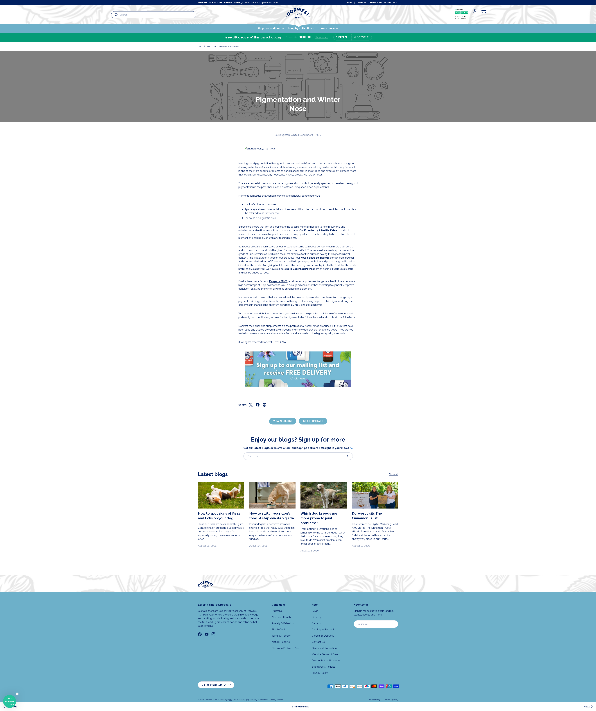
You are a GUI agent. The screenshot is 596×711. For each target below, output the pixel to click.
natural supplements (261, 2)
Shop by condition (268, 28)
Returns (316, 623)
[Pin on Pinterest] (264, 404)
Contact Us (318, 641)
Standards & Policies (323, 666)
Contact (361, 2)
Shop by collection (300, 28)
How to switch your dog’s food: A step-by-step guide (271, 515)
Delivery (316, 617)
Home (200, 46)
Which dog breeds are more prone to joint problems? (318, 518)
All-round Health (281, 617)
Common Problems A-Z (285, 648)
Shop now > (321, 37)
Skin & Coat (278, 629)
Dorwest (208, 700)
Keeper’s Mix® (278, 281)
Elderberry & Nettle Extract (321, 230)
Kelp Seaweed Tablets (315, 257)
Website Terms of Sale (325, 654)
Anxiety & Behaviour (283, 623)
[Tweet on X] (250, 404)
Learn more (327, 28)
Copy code (363, 37)
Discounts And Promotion (326, 660)
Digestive (277, 610)
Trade (348, 2)
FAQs (315, 610)
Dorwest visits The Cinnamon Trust (367, 515)
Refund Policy (374, 700)
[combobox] (153, 14)
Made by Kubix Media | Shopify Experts (266, 700)
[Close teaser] (17, 693)
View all (393, 474)
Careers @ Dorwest (323, 635)
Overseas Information (324, 648)
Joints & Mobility (281, 635)
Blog (208, 46)
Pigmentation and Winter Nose (226, 46)
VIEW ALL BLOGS (282, 421)
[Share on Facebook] (257, 404)
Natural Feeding (281, 641)
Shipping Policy (391, 700)
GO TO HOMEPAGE (313, 421)
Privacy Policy (320, 672)
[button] (484, 11)
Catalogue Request (323, 629)
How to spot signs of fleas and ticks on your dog (219, 515)
